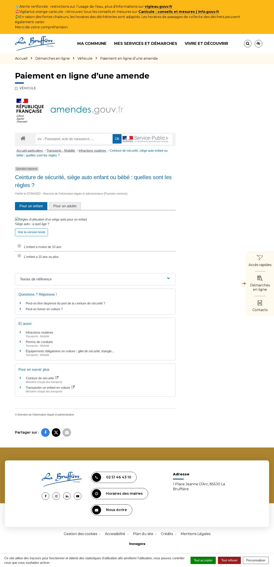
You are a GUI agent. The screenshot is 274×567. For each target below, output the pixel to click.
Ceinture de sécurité (40, 378)
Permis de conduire (39, 342)
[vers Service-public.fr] (145, 139)
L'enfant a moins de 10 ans (41, 247)
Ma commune (92, 43)
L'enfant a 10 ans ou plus (40, 257)
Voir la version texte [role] (31, 232)
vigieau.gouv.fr (158, 7)
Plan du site (143, 534)
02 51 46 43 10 (118, 477)
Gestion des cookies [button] (80, 534)
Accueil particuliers (30, 150)
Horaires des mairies (124, 493)
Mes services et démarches (145, 43)
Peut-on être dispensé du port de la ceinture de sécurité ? (65, 303)
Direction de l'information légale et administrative (46, 414)
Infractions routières (93, 150)
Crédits (167, 534)
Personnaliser (255, 560)
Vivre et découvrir (206, 43)
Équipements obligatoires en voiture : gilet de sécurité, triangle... (70, 351)
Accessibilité (115, 534)
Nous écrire (116, 510)
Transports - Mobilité (61, 150)
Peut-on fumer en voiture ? (44, 309)
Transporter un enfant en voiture (48, 387)
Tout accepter (203, 560)
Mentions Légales (195, 534)
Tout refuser (229, 560)
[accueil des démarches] (23, 138)
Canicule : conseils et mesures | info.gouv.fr (178, 12)
